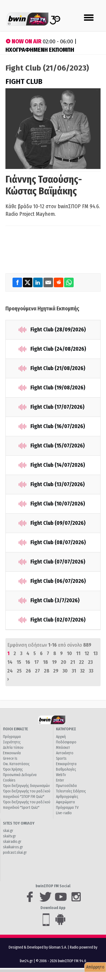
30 (65, 671)
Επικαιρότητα (66, 764)
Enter (60, 780)
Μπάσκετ (63, 747)
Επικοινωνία (12, 753)
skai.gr (8, 830)
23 (90, 662)
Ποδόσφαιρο (66, 742)
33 (91, 671)
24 (10, 671)
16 (27, 662)
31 (74, 671)
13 (95, 653)
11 (78, 653)
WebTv (61, 775)
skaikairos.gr (13, 847)
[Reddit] (59, 282)
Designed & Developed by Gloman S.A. (38, 947)
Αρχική (61, 736)
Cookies (9, 780)
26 (28, 671)
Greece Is (10, 758)
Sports (61, 758)
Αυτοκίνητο (64, 753)
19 (54, 662)
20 (63, 662)
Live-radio (64, 813)
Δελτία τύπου (13, 747)
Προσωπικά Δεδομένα (20, 775)
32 (82, 671)
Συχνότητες (12, 742)
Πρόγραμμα (12, 736)
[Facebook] (18, 282)
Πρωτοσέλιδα (66, 785)
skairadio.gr (12, 841)
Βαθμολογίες (66, 769)
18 (45, 662)
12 (87, 653)
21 (72, 662)
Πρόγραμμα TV (67, 807)
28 (46, 671)
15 (19, 662)
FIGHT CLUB (23, 81)
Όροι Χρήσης (13, 769)
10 (69, 653)
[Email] (48, 282)
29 (55, 671)
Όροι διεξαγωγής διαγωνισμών (26, 785)
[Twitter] (28, 282)
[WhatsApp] (69, 282)
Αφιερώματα (65, 802)
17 (36, 662)
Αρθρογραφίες (67, 796)
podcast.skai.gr (15, 852)
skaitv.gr (9, 836)
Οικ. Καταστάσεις (16, 764)
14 (10, 662)
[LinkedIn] (38, 282)
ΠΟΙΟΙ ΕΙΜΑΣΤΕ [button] (15, 729)
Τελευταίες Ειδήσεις (71, 791)
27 (37, 671)
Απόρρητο (95, 967)
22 (81, 662)
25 (19, 671)
